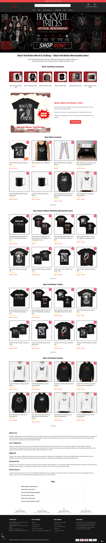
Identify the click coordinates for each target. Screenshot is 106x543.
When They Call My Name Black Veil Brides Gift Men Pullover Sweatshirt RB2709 (63, 195)
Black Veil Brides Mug (60, 85)
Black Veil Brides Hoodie (30, 85)
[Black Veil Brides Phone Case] (15, 76)
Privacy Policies (35, 526)
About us (34, 522)
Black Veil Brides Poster (75, 85)
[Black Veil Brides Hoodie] (30, 76)
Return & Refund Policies (59, 526)
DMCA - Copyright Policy (37, 528)
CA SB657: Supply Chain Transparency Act (41, 530)
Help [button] (103, 541)
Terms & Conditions (36, 524)
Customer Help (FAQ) (59, 530)
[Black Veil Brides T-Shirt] (45, 76)
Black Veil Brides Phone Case (16, 86)
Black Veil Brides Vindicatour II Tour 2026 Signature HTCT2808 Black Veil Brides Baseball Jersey (41, 238)
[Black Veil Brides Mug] (60, 76)
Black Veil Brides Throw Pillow (90, 86)
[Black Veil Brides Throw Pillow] (90, 76)
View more (53, 204)
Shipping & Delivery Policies (60, 522)
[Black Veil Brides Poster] (75, 76)
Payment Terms (57, 524)
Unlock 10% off (3, 536)
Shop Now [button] (77, 122)
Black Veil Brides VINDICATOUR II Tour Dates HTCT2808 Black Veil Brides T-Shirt (64, 238)
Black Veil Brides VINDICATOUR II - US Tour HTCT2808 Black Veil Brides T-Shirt (18, 238)
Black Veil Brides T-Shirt (45, 85)
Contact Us (56, 528)
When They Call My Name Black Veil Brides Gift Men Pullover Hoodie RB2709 (41, 416)
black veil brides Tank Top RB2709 (40, 163)
